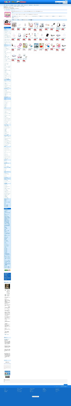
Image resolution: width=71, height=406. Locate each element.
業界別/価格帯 (6, 391)
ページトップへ (66, 384)
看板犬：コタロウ (7, 334)
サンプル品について (45, 390)
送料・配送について (6, 339)
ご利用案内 (44, 388)
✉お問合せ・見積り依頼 (32, 388)
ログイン (5, 389)
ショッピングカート (57, 388)
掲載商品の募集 (44, 389)
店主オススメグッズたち (19, 390)
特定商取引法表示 (6, 273)
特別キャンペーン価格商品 (19, 388)
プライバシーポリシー (58, 390)
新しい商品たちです (19, 389)
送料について (31, 390)
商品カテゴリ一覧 (6, 390)
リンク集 (6, 279)
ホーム (5, 388)
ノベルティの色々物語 (19, 391)
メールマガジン (6, 276)
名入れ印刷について (32, 389)
